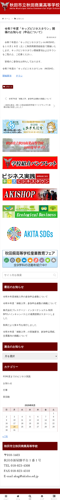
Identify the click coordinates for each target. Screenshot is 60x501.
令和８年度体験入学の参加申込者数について (25, 296)
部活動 (6, 397)
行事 (5, 390)
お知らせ (9, 87)
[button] (54, 275)
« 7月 (5, 436)
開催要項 (7, 76)
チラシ (19, 76)
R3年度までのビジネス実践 (17, 376)
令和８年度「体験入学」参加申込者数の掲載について (30, 303)
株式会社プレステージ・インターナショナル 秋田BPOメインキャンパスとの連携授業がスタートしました (29, 314)
